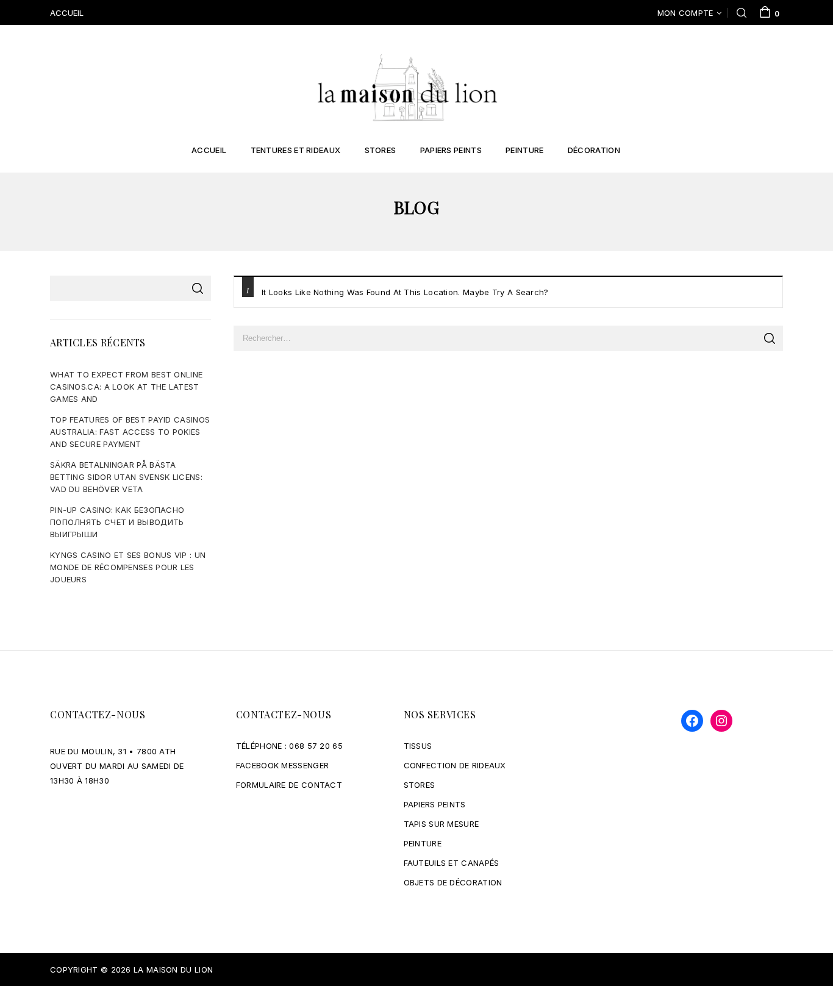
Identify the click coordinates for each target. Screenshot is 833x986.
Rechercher (197, 288)
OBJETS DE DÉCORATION (453, 882)
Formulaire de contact (289, 785)
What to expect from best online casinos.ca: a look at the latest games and (126, 387)
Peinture (524, 150)
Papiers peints (451, 150)
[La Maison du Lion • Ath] (407, 86)
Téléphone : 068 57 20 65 (289, 746)
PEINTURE (423, 843)
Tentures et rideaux (296, 150)
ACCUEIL (67, 13)
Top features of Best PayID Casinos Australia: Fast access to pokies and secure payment (130, 432)
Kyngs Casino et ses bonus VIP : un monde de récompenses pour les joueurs (128, 567)
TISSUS (418, 746)
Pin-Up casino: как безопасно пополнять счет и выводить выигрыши (117, 522)
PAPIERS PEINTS (435, 804)
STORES (419, 785)
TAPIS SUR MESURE (441, 824)
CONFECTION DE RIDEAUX (455, 765)
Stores (380, 150)
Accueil (208, 150)
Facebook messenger (282, 765)
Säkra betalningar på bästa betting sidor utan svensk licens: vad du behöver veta (126, 477)
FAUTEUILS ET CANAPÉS (451, 863)
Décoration (594, 150)
